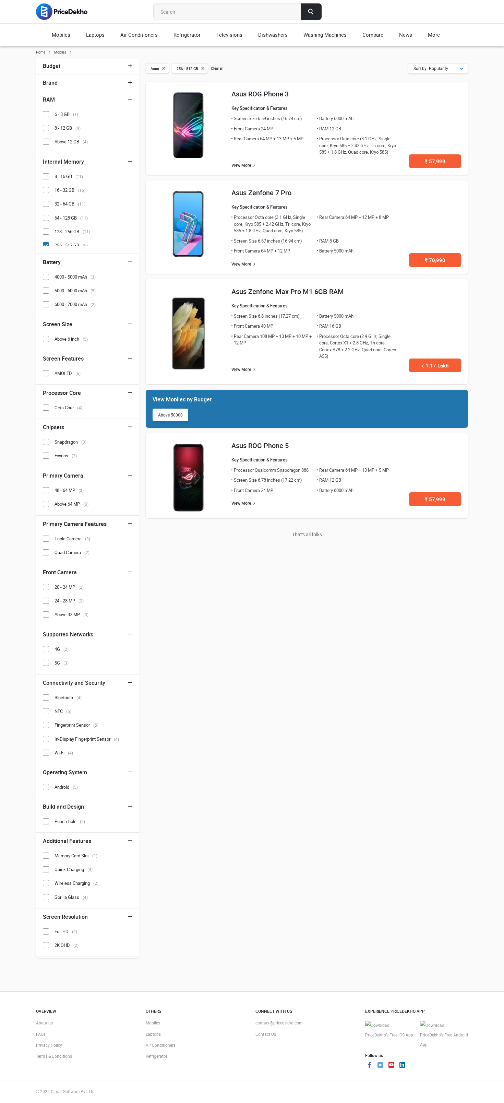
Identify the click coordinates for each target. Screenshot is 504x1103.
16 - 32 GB (70, 190)
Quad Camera (72, 552)
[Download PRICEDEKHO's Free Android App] (444, 1035)
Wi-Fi (64, 753)
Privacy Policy (49, 1045)
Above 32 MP (71, 614)
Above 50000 (170, 415)
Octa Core (68, 407)
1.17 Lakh (434, 365)
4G (62, 649)
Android (66, 787)
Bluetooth (68, 697)
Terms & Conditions (54, 1056)
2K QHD (67, 945)
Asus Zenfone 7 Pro (261, 192)
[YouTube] (391, 1065)
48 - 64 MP (69, 490)
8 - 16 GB (69, 176)
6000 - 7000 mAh (75, 304)
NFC (63, 711)
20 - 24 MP (69, 587)
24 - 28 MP (69, 601)
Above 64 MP (71, 504)
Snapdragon (70, 442)
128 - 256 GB (72, 231)
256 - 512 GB (71, 245)
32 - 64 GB (70, 204)
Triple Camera (72, 539)
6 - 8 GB (66, 114)
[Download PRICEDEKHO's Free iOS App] (389, 1030)
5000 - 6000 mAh (75, 291)
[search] (311, 11)
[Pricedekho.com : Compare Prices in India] (66, 11)
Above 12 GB (71, 142)
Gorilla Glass (71, 897)
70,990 (435, 260)
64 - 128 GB (71, 218)
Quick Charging (74, 869)
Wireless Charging (76, 883)
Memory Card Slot (76, 856)
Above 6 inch (71, 339)
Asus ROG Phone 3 (260, 93)
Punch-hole (70, 821)
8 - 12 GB (68, 128)
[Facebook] (369, 1065)
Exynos (66, 456)
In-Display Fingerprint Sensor (87, 739)
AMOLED (68, 373)
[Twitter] (380, 1065)
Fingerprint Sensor (76, 725)
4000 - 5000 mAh (75, 277)
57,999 (435, 161)
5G (62, 663)
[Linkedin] (402, 1065)
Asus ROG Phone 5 (260, 445)
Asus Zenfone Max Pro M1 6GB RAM (287, 291)
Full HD (66, 931)
